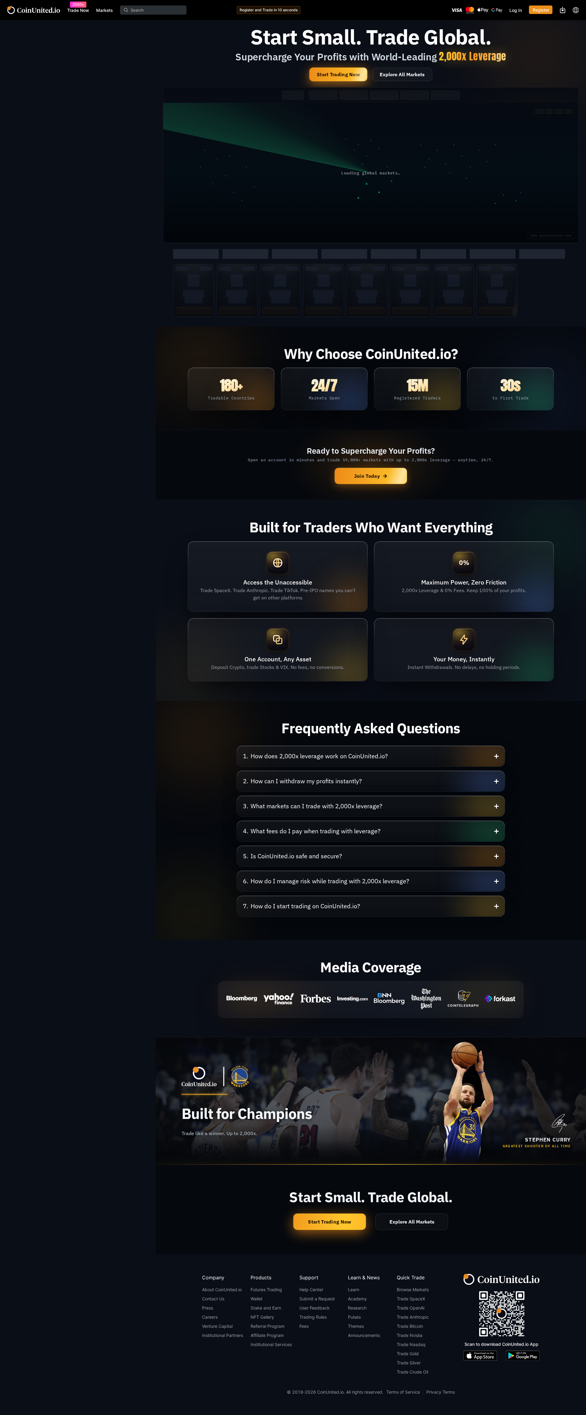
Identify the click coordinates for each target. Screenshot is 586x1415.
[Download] (562, 10)
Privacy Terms (440, 1392)
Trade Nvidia (409, 1335)
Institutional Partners (222, 1335)
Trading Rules (313, 1317)
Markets (104, 10)
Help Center (311, 1289)
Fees (304, 1326)
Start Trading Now (338, 74)
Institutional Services (271, 1344)
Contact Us (213, 1298)
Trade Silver (409, 1362)
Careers (210, 1317)
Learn (353, 1289)
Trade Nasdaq (411, 1344)
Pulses (354, 1317)
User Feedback (314, 1307)
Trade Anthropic (413, 1317)
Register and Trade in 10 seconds (269, 10)
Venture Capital (217, 1326)
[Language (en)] (576, 10)
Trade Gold (408, 1353)
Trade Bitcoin (410, 1326)
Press (207, 1307)
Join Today (371, 475)
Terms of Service (403, 1392)
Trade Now (78, 10)
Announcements (364, 1335)
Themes (356, 1326)
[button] (371, 756)
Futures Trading (266, 1289)
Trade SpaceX (411, 1298)
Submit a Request (317, 1298)
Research (357, 1307)
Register (541, 10)
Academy (357, 1298)
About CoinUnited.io (222, 1289)
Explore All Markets (402, 74)
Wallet (256, 1298)
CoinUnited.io (33, 10)
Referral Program (267, 1326)
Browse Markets (413, 1289)
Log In (515, 10)
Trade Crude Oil (412, 1371)
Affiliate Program (267, 1335)
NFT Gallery (262, 1317)
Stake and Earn (266, 1307)
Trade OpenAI (411, 1307)
